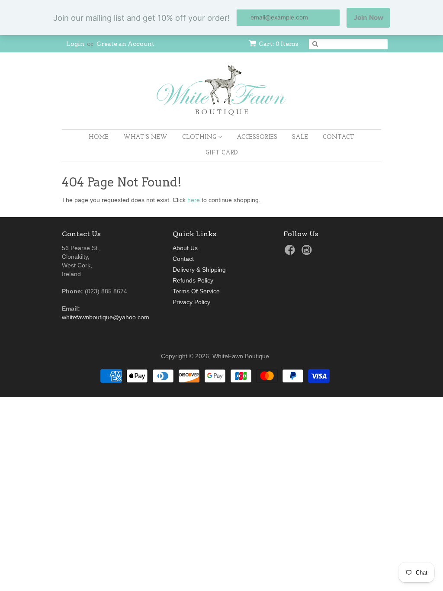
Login (75, 43)
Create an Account (125, 43)
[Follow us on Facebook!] (291, 252)
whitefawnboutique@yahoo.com (105, 317)
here (193, 199)
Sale (300, 137)
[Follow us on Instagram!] (308, 252)
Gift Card (221, 153)
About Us (185, 247)
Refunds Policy (193, 280)
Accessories (257, 137)
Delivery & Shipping (199, 269)
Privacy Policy (191, 302)
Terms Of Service (196, 291)
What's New (145, 137)
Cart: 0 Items (278, 43)
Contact (338, 137)
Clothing (200, 137)
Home (99, 137)
